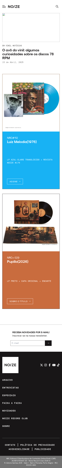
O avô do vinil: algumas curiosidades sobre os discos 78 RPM (28, 54)
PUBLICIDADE (43, 449)
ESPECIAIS (9, 395)
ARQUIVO (7, 380)
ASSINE (14, 181)
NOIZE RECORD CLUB (15, 418)
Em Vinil (7, 46)
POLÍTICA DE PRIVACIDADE (37, 445)
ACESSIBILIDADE (19, 449)
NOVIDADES (9, 410)
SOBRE (6, 426)
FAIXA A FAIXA (12, 403)
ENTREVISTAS (10, 387)
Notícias (17, 46)
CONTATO (10, 445)
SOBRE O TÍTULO (19, 301)
